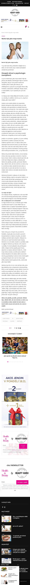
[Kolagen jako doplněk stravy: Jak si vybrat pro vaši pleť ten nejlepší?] (6, 552)
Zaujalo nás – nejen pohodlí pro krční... (13, 575)
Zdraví (3, 36)
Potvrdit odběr (23, 446)
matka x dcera (19, 318)
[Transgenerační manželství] (4, 582)
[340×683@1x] (15, 375)
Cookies (9, 1)
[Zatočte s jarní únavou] (4, 569)
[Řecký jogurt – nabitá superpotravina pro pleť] (6, 561)
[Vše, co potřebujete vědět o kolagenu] (6, 519)
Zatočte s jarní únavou (12, 568)
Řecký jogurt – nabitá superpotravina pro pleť (19, 559)
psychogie (5, 321)
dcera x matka (6, 318)
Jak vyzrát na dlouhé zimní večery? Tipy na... (15, 357)
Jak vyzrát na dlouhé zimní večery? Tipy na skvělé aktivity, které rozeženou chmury (20, 571)
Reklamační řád (19, 3)
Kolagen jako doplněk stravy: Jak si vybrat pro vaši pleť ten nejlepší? (20, 551)
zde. (20, 452)
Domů (3, 32)
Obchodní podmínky (17, 1)
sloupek (12, 321)
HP (12, 318)
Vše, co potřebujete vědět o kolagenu (20, 517)
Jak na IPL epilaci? (18, 526)
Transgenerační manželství (12, 581)
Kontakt (26, 3)
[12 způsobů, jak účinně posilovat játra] (6, 538)
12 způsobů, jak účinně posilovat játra (19, 536)
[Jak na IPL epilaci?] (6, 528)
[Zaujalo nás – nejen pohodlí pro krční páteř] (4, 575)
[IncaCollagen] (15, 19)
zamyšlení (19, 321)
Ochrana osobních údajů (7, 3)
